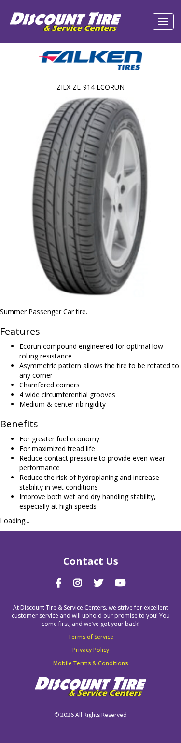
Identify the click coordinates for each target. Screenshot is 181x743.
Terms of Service (90, 637)
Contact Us (90, 561)
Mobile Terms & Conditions (90, 663)
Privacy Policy (90, 650)
